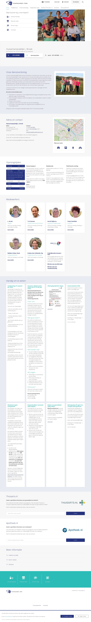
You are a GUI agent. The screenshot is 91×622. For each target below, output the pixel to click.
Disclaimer (56, 7)
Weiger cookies (82, 616)
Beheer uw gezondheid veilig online (54, 405)
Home (7, 7)
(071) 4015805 (16, 55)
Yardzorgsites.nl (82, 590)
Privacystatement (65, 7)
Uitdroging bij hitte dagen (55, 286)
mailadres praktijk (13, 555)
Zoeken (75, 513)
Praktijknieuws (14, 7)
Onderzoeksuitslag (23, 7)
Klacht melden (13, 560)
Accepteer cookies (68, 616)
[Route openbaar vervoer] (66, 148)
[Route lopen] (73, 148)
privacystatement (9, 616)
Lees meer (50, 309)
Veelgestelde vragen (34, 7)
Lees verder (11, 229)
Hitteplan (11, 564)
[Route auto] (58, 148)
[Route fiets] (80, 148)
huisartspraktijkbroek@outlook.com (34, 132)
